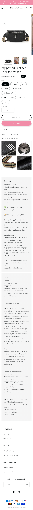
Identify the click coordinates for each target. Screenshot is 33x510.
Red (23, 84)
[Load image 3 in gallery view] (25, 60)
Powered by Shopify (21, 507)
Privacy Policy (8, 467)
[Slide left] (2, 61)
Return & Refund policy (11, 455)
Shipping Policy (9, 451)
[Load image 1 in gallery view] (8, 60)
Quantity (4, 106)
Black (5, 84)
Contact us (7, 438)
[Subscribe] (27, 484)
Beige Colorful (9, 97)
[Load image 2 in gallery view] (16, 60)
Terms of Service (9, 472)
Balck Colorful (18, 88)
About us (7, 434)
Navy (20, 97)
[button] (2, 8)
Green (6, 88)
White (14, 84)
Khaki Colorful (9, 93)
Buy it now (16, 123)
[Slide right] (31, 61)
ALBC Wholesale (13, 507)
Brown (6, 102)
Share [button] (6, 129)
